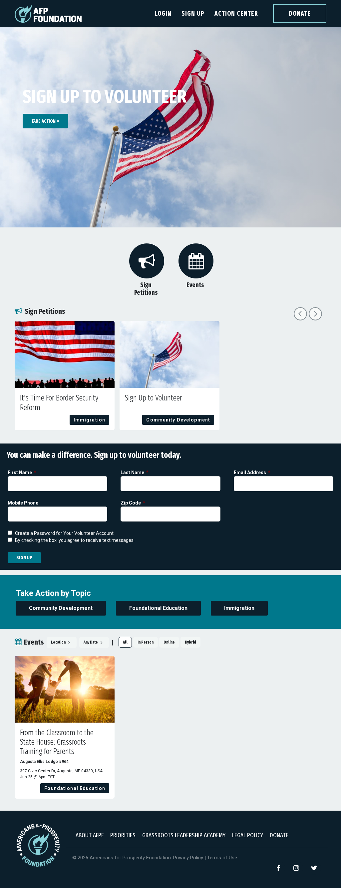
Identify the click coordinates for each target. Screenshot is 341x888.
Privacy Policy (188, 858)
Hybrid (190, 642)
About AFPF (90, 835)
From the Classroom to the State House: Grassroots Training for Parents (57, 742)
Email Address (250, 472)
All (125, 642)
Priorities (123, 835)
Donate (300, 13)
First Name (20, 472)
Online (169, 642)
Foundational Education (158, 608)
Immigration (239, 608)
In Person (146, 642)
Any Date (91, 642)
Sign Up (192, 13)
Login (163, 13)
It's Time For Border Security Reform (59, 402)
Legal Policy (247, 835)
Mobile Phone (23, 503)
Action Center (236, 13)
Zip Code (131, 503)
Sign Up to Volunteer (153, 397)
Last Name (133, 472)
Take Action (44, 121)
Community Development (61, 608)
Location (58, 642)
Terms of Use (222, 858)
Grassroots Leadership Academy (183, 835)
